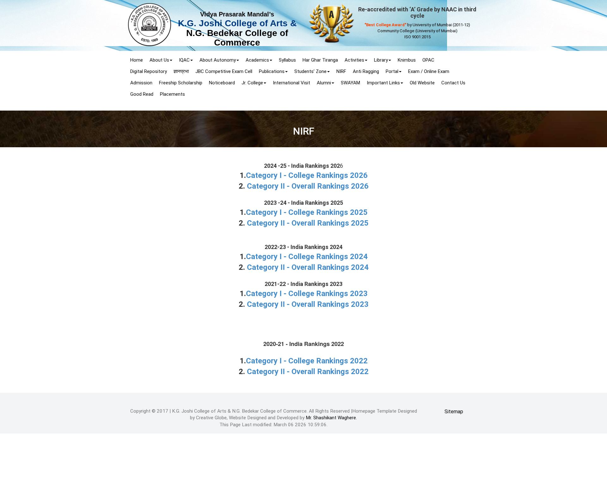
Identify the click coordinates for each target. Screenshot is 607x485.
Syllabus (287, 60)
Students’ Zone (310, 71)
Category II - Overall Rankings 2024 (308, 267)
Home (136, 60)
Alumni (324, 83)
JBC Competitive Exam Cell (223, 71)
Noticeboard (222, 83)
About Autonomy (217, 60)
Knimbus (407, 60)
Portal (392, 71)
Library (381, 60)
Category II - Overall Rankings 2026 (308, 186)
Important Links (383, 83)
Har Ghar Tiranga (320, 60)
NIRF (341, 71)
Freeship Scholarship (180, 83)
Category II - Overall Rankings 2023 (308, 304)
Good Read (141, 94)
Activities (354, 60)
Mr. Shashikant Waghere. (331, 418)
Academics (257, 60)
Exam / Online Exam (428, 71)
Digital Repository (148, 71)
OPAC (428, 60)
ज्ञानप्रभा (181, 71)
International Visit (291, 83)
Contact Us (453, 83)
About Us (159, 60)
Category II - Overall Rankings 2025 (308, 223)
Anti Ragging (366, 71)
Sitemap (454, 412)
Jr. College (252, 83)
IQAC (184, 60)
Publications (272, 71)
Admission (141, 83)
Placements (172, 94)
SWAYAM (350, 83)
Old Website (422, 83)
